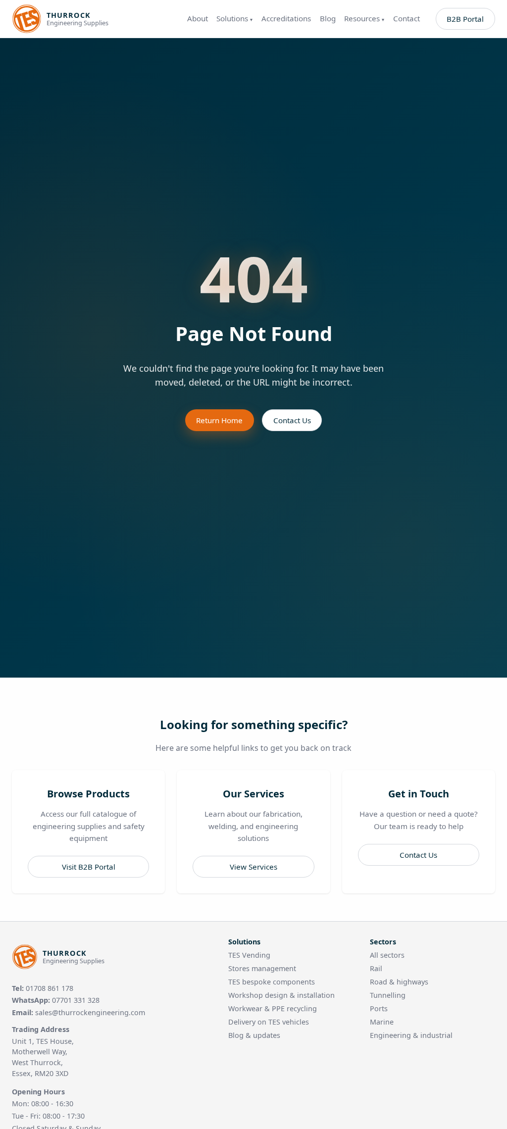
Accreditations (286, 18)
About (197, 18)
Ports (379, 1008)
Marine (382, 1022)
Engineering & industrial (411, 1035)
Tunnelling (388, 995)
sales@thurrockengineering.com (90, 1012)
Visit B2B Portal (88, 867)
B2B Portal (465, 19)
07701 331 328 (76, 1000)
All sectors (387, 955)
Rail (376, 968)
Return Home (219, 420)
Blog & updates (254, 1035)
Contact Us (292, 420)
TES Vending (249, 955)
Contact (406, 18)
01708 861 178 (49, 988)
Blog (328, 18)
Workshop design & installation (281, 995)
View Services (253, 867)
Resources (364, 18)
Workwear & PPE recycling (272, 1008)
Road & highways (399, 981)
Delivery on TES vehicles (268, 1022)
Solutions (234, 18)
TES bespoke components (271, 981)
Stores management (262, 968)
